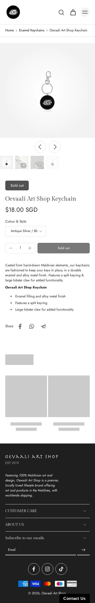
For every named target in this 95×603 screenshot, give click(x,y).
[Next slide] (55, 147)
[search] (61, 12)
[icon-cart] (73, 12)
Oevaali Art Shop (54, 593)
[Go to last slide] (40, 147)
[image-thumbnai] (6, 162)
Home (9, 30)
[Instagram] (47, 569)
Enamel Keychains (31, 30)
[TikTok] (61, 569)
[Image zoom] (47, 90)
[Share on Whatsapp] (31, 326)
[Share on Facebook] (20, 326)
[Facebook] (34, 569)
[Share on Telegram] (43, 326)
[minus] (11, 248)
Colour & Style (15, 221)
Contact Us (74, 598)
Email (12, 550)
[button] (63, 248)
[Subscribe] (83, 550)
